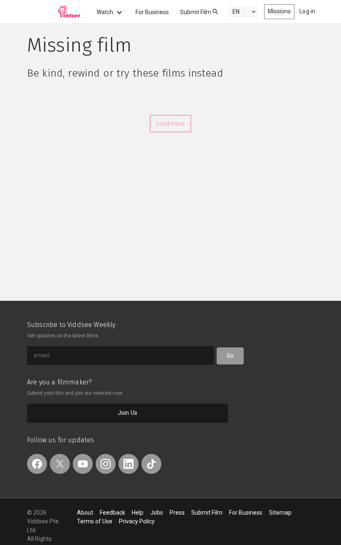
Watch (105, 12)
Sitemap (280, 512)
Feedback (112, 512)
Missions (279, 11)
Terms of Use (94, 521)
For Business (152, 12)
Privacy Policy (137, 521)
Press (177, 512)
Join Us (127, 412)
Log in (307, 11)
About (85, 512)
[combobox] (207, 11)
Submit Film (195, 12)
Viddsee (53, 11)
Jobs (156, 512)
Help (137, 512)
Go (230, 355)
